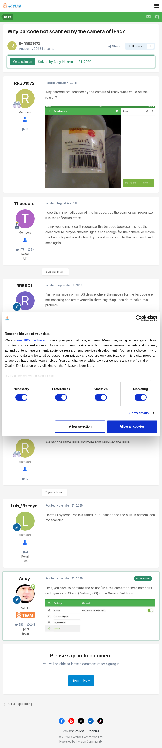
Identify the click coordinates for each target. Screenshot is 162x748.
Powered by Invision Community (81, 741)
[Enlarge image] (100, 147)
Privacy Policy (73, 731)
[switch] (61, 397)
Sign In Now (81, 681)
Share (115, 46)
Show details (138, 413)
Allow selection (80, 426)
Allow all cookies (132, 426)
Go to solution (22, 61)
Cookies (93, 731)
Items (49, 49)
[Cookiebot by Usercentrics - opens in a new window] (138, 318)
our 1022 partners (31, 340)
